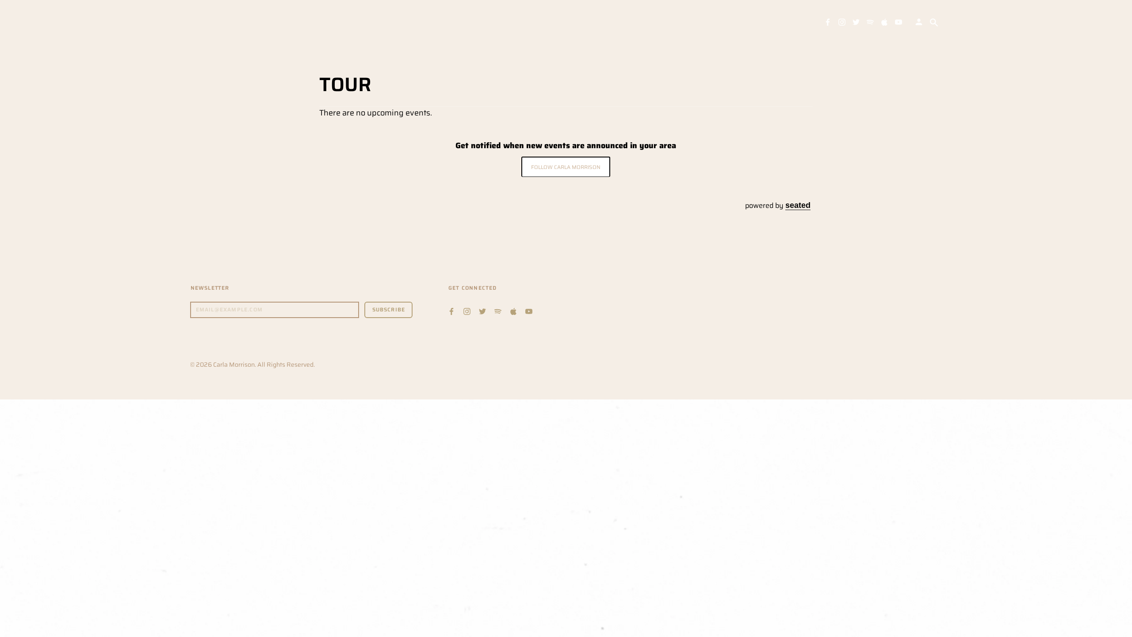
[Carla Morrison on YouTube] (898, 21)
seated (798, 205)
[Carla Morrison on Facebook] (827, 21)
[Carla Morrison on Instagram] (841, 21)
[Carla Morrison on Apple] (884, 21)
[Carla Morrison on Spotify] (870, 21)
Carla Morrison (234, 364)
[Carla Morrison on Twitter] (856, 21)
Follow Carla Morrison (565, 167)
